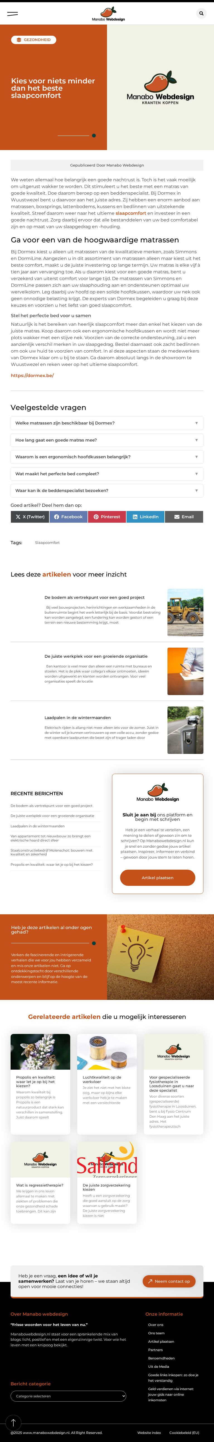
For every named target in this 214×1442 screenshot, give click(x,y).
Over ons (155, 1325)
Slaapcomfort (47, 542)
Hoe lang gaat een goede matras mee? (106, 440)
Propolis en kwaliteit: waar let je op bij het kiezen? (52, 864)
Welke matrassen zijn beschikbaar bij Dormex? (106, 423)
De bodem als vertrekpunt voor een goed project (52, 806)
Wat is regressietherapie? (39, 1185)
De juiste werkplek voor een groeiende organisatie (52, 816)
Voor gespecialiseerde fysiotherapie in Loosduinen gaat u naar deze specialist (171, 1084)
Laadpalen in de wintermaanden (38, 826)
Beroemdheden (161, 1358)
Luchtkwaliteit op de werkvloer (102, 1079)
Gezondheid (37, 39)
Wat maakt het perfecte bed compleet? (106, 473)
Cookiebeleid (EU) (184, 1433)
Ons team (156, 1333)
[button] (12, 12)
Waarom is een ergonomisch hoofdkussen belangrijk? (106, 456)
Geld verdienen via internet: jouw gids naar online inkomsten (171, 1394)
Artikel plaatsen (161, 1341)
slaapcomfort (131, 213)
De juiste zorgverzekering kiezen (106, 1187)
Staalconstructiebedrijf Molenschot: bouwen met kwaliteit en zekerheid (52, 852)
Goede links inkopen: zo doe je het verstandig (173, 1378)
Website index (149, 1433)
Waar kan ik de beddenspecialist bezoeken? (106, 490)
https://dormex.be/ (32, 375)
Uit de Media (158, 1366)
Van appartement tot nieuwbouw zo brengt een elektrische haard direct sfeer (51, 838)
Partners (155, 1350)
